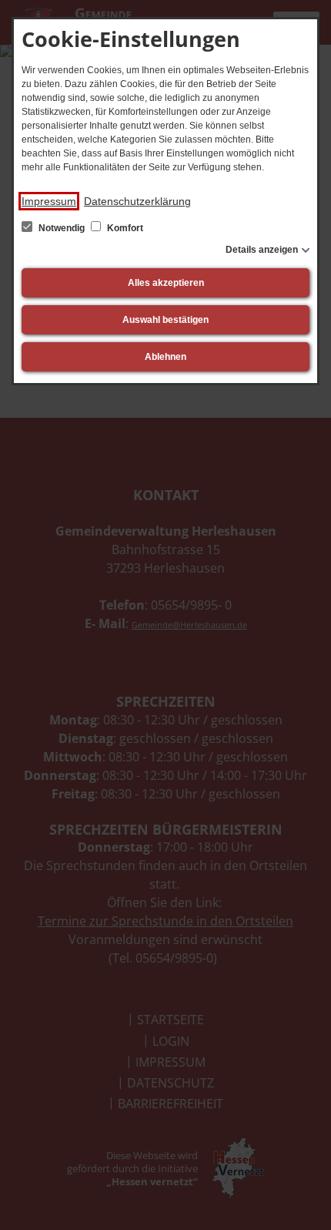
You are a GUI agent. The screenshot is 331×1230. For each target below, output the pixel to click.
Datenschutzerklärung (137, 201)
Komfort (124, 228)
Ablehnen (165, 356)
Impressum (49, 201)
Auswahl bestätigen (165, 319)
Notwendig (61, 228)
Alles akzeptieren (166, 282)
